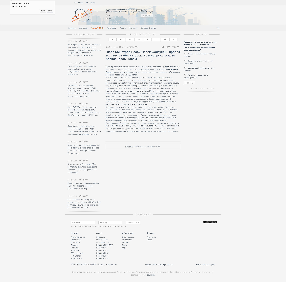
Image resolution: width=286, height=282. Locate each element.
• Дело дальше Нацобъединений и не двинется (199, 69)
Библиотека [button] (127, 233)
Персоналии (76, 240)
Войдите (128, 146)
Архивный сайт (103, 242)
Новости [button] (72, 28)
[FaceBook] (112, 39)
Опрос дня (100, 237)
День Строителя (176, 14)
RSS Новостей (77, 253)
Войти (79, 3)
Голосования (102, 240)
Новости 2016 (102, 253)
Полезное (133, 28)
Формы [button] (150, 233)
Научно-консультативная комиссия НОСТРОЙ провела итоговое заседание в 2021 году (83, 186)
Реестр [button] (123, 28)
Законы (125, 242)
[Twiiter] (147, 39)
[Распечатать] (165, 39)
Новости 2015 (102, 250)
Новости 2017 (102, 256)
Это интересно (128, 237)
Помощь (74, 248)
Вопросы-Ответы (148, 28)
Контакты (75, 250)
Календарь (111, 28)
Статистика (127, 240)
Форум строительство (107, 264)
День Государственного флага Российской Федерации (191, 16)
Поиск (91, 3)
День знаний (176, 20)
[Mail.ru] (130, 39)
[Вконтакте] (121, 39)
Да (109, 18)
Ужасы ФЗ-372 (97, 28)
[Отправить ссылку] (173, 39)
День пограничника (174, 11)
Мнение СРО (202, 34)
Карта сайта (76, 259)
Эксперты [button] (83, 28)
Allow (50, 11)
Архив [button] (99, 233)
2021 (145, 34)
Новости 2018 (102, 259)
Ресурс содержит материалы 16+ (159, 265)
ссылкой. (151, 275)
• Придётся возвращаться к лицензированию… (196, 76)
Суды (124, 248)
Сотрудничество (78, 237)
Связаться (151, 237)
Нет (109, 15)
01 (150, 34)
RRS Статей (76, 256)
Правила (75, 245)
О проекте (75, 242)
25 (154, 34)
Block (43, 11)
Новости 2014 (102, 248)
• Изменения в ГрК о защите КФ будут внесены (200, 55)
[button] (218, 28)
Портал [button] (74, 233)
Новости (137, 34)
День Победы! (172, 8)
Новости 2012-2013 (104, 245)
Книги (124, 245)
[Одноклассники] (156, 39)
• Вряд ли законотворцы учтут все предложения (198, 62)
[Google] (139, 39)
